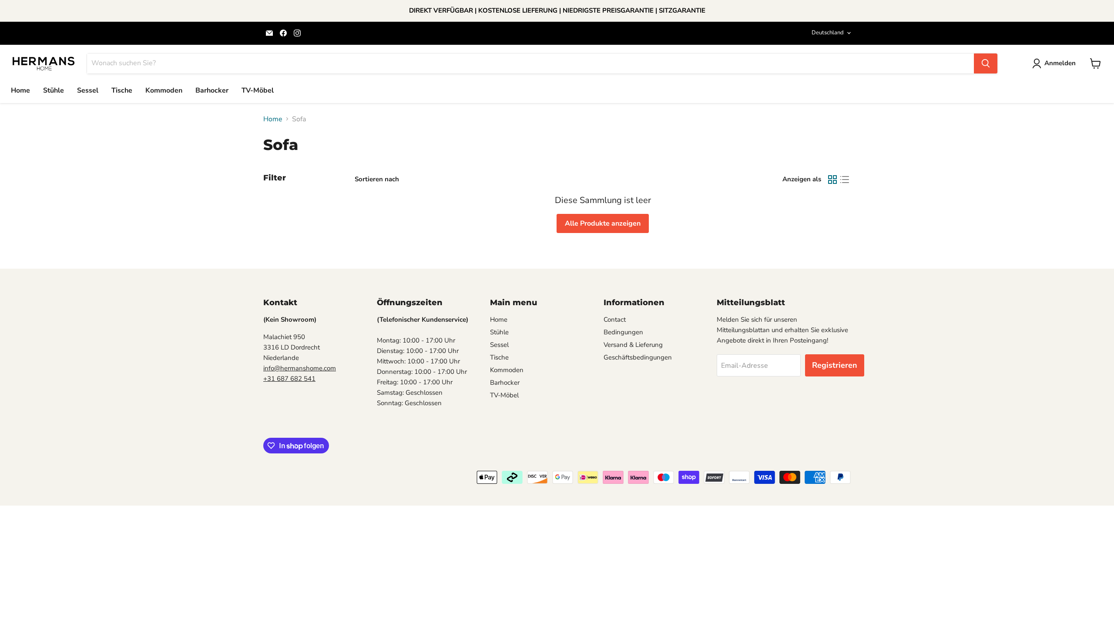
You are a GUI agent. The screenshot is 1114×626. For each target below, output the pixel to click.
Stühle (53, 90)
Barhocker (211, 90)
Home (20, 90)
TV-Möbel (258, 90)
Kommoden (163, 90)
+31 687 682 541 (289, 378)
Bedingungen (623, 332)
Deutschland (828, 33)
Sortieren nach (377, 179)
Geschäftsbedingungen (638, 357)
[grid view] (832, 179)
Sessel (87, 90)
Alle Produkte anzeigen (603, 223)
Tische (121, 90)
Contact (615, 319)
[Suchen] (985, 63)
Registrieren (834, 365)
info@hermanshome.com (299, 368)
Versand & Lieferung (633, 344)
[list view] (845, 179)
